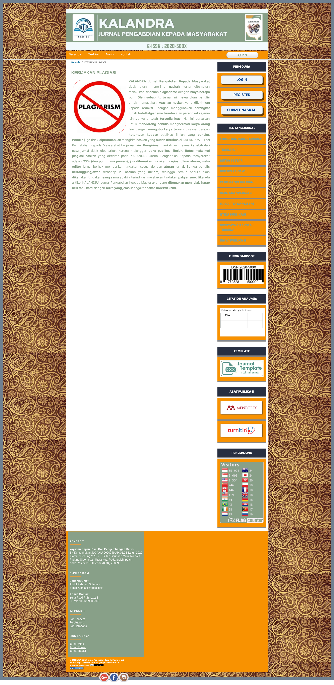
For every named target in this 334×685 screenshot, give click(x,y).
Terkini (93, 54)
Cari (243, 55)
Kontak (126, 54)
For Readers (77, 619)
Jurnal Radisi (78, 650)
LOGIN (241, 80)
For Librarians (78, 626)
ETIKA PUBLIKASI (233, 214)
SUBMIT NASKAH (242, 110)
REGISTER (241, 95)
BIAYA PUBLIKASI (233, 240)
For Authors (77, 622)
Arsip (110, 54)
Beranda (75, 54)
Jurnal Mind (77, 643)
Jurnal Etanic (78, 647)
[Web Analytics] (77, 668)
